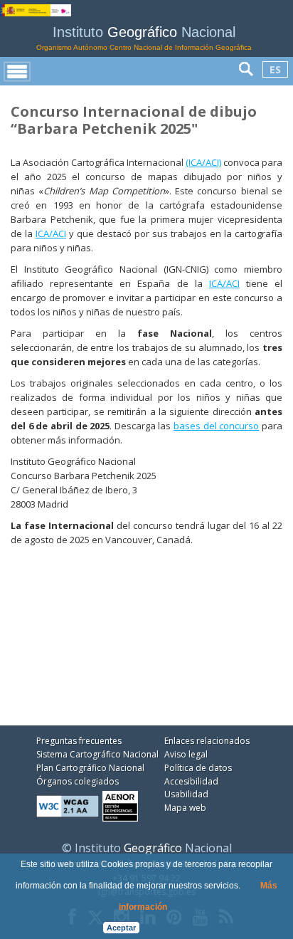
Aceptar (121, 927)
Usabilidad (186, 794)
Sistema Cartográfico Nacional (97, 754)
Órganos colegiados (77, 781)
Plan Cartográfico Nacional (90, 768)
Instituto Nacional (144, 38)
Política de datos (198, 768)
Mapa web (185, 808)
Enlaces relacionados (207, 741)
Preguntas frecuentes (79, 741)
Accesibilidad (191, 781)
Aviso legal (186, 754)
